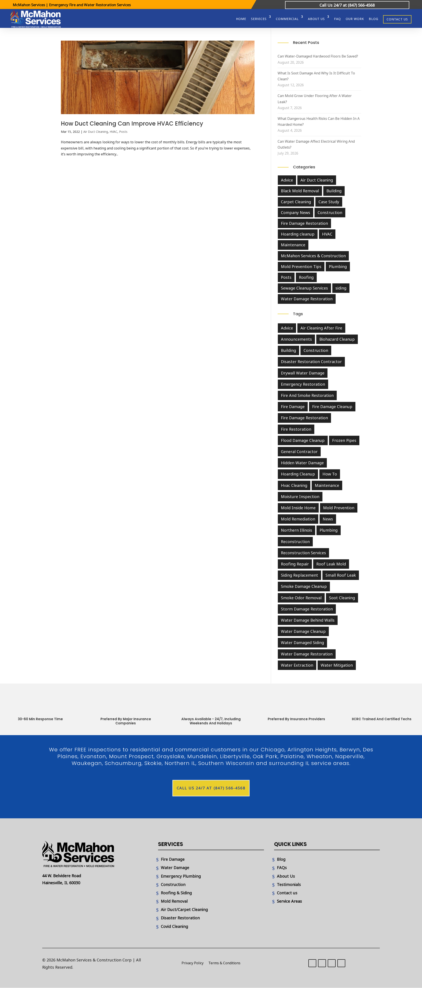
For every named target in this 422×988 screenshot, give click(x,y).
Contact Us (397, 19)
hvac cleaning (294, 485)
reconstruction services (303, 552)
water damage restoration (307, 654)
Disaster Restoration (180, 917)
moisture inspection (300, 496)
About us (316, 19)
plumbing (329, 530)
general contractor (299, 451)
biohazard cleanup (337, 339)
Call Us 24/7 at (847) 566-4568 (347, 5)
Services (259, 19)
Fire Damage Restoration (304, 223)
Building (334, 190)
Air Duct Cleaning (95, 132)
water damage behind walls (308, 620)
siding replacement (299, 575)
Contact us (287, 892)
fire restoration (296, 429)
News (328, 519)
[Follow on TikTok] (312, 963)
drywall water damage (302, 373)
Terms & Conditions (224, 963)
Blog (373, 19)
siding (340, 288)
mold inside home (298, 507)
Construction (330, 212)
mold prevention (338, 507)
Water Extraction (297, 665)
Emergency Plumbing (181, 876)
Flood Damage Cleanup (303, 440)
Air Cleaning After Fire (321, 328)
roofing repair (295, 564)
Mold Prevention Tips (301, 266)
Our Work (355, 19)
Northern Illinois (296, 530)
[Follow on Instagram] (332, 963)
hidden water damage (302, 462)
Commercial (287, 19)
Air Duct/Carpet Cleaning (184, 909)
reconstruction (295, 541)
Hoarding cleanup (298, 234)
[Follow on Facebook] (322, 963)
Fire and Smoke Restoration (307, 395)
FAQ (337, 19)
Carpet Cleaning (296, 201)
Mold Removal (174, 901)
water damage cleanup (303, 631)
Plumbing (338, 266)
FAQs (282, 867)
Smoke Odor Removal (301, 597)
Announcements (296, 339)
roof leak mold (331, 564)
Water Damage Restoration (307, 298)
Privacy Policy (193, 963)
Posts (123, 132)
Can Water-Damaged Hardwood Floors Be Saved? (318, 56)
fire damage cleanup (332, 406)
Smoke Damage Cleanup (304, 586)
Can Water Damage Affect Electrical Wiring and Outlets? (316, 144)
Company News (295, 212)
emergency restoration (303, 384)
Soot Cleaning (342, 597)
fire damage (293, 406)
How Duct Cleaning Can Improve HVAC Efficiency (132, 124)
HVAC (113, 132)
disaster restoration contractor (311, 361)
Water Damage (175, 867)
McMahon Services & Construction (313, 255)
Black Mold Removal (300, 190)
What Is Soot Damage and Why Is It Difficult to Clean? (316, 76)
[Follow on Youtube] (341, 963)
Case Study (328, 201)
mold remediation (298, 519)
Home (241, 19)
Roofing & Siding (176, 892)
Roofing (306, 277)
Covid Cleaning (174, 926)
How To (329, 474)
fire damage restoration (304, 417)
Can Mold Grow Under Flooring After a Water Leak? (315, 98)
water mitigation (337, 665)
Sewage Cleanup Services (304, 288)
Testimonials (289, 884)
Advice (287, 180)
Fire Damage (173, 859)
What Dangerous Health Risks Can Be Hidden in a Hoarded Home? (319, 121)
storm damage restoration (307, 609)
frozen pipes (344, 440)
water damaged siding (302, 642)
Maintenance (293, 244)
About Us (286, 876)
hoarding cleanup (298, 474)
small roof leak (341, 575)
